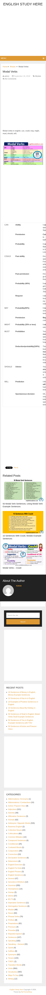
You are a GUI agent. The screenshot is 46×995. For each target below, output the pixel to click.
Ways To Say (13, 975)
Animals (11, 820)
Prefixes (11, 920)
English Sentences (15, 875)
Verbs (10, 968)
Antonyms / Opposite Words (19, 823)
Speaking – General (16, 944)
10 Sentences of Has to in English (21, 698)
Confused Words (14, 847)
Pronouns (12, 927)
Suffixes (11, 951)
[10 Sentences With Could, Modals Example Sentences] (23, 522)
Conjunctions (13, 851)
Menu (3, 58)
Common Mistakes (15, 837)
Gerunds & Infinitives (16, 882)
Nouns (10, 913)
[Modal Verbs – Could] (23, 554)
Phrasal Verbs (13, 916)
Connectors (12, 854)
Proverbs (11, 930)
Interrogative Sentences (17, 906)
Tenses (11, 958)
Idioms (10, 896)
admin (6, 76)
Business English (15, 827)
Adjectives (12, 809)
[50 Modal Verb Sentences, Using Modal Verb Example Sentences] (23, 490)
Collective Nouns (15, 830)
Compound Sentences (17, 840)
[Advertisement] (23, 32)
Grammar (12, 885)
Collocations (13, 833)
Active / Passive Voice (17, 806)
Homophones (13, 889)
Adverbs (11, 813)
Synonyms (12, 955)
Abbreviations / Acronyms (18, 799)
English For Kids (14, 868)
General (11, 878)
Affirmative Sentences (16, 816)
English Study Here (23, 4)
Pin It (16, 468)
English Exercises (15, 865)
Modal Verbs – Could (12, 568)
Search (22, 622)
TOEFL (11, 961)
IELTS (10, 899)
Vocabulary (12, 972)
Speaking (12, 941)
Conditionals (13, 844)
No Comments (10, 79)
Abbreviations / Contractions (19, 802)
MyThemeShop (26, 992)
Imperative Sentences (16, 903)
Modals (38, 76)
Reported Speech (15, 934)
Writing (11, 979)
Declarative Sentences (17, 858)
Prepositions (13, 923)
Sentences (12, 937)
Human (11, 892)
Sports (10, 948)
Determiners (13, 861)
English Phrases (14, 872)
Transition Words (15, 965)
